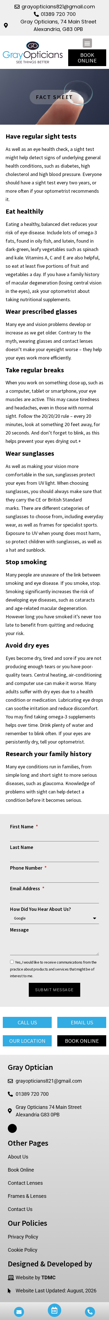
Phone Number (26, 868)
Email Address (25, 889)
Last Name (21, 847)
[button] (87, 43)
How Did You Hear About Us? (40, 909)
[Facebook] (12, 1128)
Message (19, 930)
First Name (22, 827)
